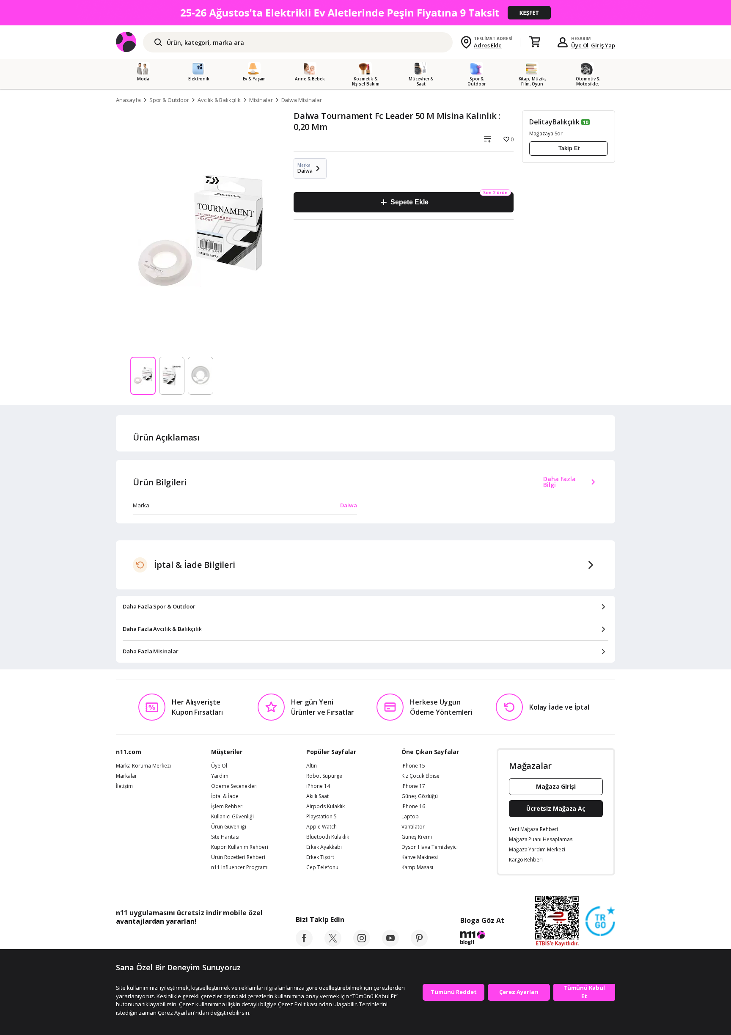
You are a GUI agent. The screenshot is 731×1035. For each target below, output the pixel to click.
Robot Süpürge (324, 776)
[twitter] (332, 944)
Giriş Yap (603, 45)
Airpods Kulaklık (325, 806)
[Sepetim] (534, 42)
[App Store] (142, 940)
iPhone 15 (413, 765)
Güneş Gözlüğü (419, 796)
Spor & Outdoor (169, 100)
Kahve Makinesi (419, 857)
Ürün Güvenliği (228, 826)
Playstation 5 (321, 816)
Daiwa (348, 505)
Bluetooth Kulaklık (327, 837)
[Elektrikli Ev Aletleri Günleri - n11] (365, 12)
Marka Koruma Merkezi (143, 765)
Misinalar (261, 100)
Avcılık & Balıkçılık (219, 100)
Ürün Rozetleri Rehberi (238, 857)
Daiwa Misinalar (301, 100)
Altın (311, 765)
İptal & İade (225, 796)
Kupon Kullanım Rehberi (239, 847)
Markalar (126, 776)
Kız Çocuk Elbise (420, 776)
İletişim (124, 786)
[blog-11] (482, 938)
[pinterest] (419, 944)
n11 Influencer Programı (240, 867)
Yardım (219, 776)
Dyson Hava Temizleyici (429, 847)
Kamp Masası (417, 867)
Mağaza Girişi (556, 786)
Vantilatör (413, 826)
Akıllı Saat (317, 796)
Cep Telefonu (322, 867)
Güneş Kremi (416, 837)
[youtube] (390, 944)
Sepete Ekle (409, 202)
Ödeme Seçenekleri (234, 786)
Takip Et (569, 148)
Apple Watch (321, 826)
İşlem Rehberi (227, 806)
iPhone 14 (318, 786)
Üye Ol (580, 45)
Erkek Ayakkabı (324, 847)
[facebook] (304, 944)
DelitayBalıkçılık (554, 122)
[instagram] (361, 944)
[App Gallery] (243, 940)
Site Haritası (225, 837)
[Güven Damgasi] (600, 921)
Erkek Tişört (320, 857)
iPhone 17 (413, 786)
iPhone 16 (413, 806)
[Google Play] (194, 940)
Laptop (410, 816)
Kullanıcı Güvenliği (232, 816)
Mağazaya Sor (546, 133)
